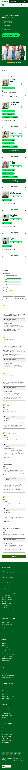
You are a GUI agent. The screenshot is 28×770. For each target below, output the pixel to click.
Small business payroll (7, 628)
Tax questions (5, 711)
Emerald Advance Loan (8, 696)
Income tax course (6, 736)
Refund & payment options (8, 654)
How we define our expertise (7, 76)
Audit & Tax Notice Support (9, 610)
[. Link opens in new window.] (6, 767)
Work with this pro (14, 150)
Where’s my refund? (7, 658)
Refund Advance (6, 698)
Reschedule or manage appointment (11, 593)
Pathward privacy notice (8, 677)
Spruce (3, 690)
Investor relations (6, 740)
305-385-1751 (7, 26)
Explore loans (5, 687)
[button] (21, 5)
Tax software (5, 601)
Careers (4, 732)
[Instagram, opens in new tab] (11, 753)
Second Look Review (7, 603)
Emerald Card (5, 692)
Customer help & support (8, 709)
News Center (5, 738)
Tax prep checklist (6, 650)
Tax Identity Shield (6, 607)
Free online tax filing (7, 599)
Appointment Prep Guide (8, 652)
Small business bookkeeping (9, 626)
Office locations (6, 713)
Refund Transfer (6, 694)
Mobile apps (5, 645)
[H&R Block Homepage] (4, 1)
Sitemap (4, 717)
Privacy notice (5, 673)
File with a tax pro (6, 597)
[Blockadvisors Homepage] (14, 1)
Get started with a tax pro (10, 35)
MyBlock (4, 643)
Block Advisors (5, 622)
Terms (3, 671)
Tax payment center (7, 656)
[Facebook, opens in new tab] (7, 753)
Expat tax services (6, 612)
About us (4, 727)
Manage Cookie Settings (8, 675)
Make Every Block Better (8, 730)
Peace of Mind (5, 605)
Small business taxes (7, 624)
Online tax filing (6, 595)
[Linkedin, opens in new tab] (19, 753)
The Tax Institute (6, 742)
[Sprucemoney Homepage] (23, 1)
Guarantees (5, 744)
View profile (14, 97)
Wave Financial (5, 633)
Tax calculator (5, 647)
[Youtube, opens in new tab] (15, 753)
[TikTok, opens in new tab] (3, 753)
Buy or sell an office (7, 734)
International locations (7, 715)
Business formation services (9, 631)
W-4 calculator (5, 660)
